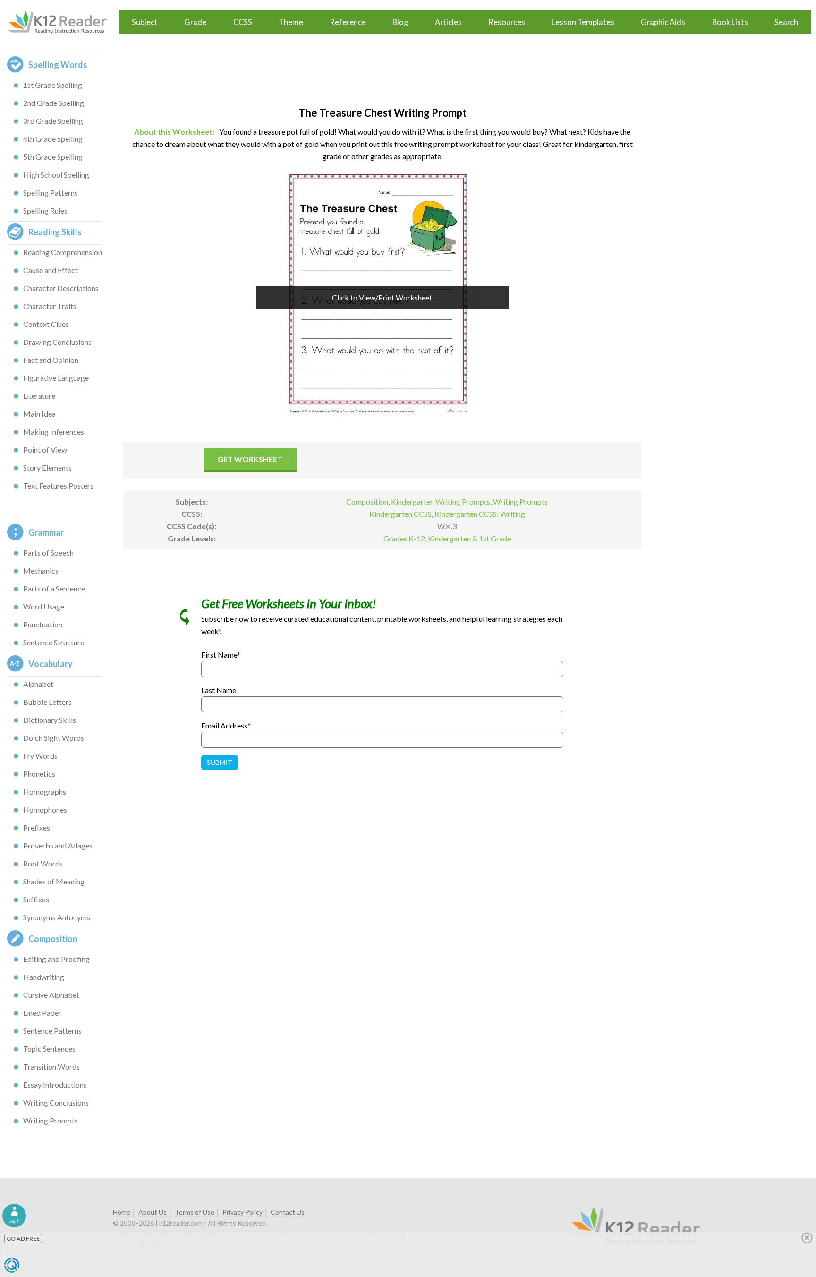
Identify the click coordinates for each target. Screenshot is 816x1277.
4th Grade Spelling (53, 138)
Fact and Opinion (50, 359)
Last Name (218, 690)
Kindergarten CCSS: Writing (479, 513)
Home (121, 1212)
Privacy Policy (242, 1212)
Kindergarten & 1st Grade (469, 538)
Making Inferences (53, 431)
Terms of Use (194, 1212)
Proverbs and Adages (58, 845)
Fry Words (40, 755)
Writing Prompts (50, 1120)
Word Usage (43, 606)
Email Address (226, 725)
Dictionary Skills (49, 719)
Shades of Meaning (54, 881)
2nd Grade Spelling (53, 102)
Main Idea (39, 413)
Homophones (45, 809)
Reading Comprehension (62, 252)
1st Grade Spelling (52, 84)
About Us (152, 1212)
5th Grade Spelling (53, 156)
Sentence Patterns (52, 1030)
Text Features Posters (58, 485)
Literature (39, 395)
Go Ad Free (23, 1238)
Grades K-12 (404, 538)
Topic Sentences (49, 1048)
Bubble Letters (47, 701)
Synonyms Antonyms (56, 917)
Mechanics (41, 570)
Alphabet (38, 683)
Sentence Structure (53, 642)
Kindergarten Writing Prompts (440, 501)
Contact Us (288, 1212)
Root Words (43, 863)
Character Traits (49, 305)
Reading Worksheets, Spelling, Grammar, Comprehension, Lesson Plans (62, 22)
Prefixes (36, 827)
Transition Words (51, 1066)
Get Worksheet (250, 458)
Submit (219, 762)
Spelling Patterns (50, 192)
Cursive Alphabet (51, 994)
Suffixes (36, 899)
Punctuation (42, 624)
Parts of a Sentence (54, 588)
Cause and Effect (50, 270)
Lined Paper (42, 1012)
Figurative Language (56, 377)
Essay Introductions (55, 1084)
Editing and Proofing (56, 958)
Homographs (44, 791)
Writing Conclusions (56, 1102)
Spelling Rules (45, 210)
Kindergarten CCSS (400, 513)
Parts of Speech (48, 552)
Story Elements (47, 467)
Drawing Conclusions (57, 341)
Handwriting (43, 976)
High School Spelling (56, 174)
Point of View (45, 449)
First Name (220, 654)
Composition (367, 501)
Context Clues (46, 323)
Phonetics (39, 773)
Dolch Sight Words (53, 737)
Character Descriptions (61, 287)
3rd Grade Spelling (53, 120)
